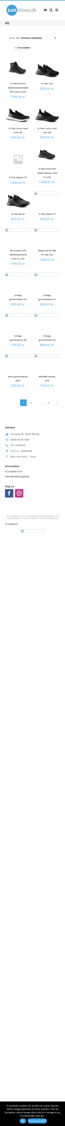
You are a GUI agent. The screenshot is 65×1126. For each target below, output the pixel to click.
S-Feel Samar (18, 214)
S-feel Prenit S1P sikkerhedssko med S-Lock (47, 173)
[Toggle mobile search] (51, 10)
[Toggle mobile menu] (57, 10)
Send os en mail (20, 439)
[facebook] (9, 493)
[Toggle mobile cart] (45, 10)
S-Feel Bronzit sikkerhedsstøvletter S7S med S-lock (18, 87)
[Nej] (60, 1113)
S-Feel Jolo (47, 83)
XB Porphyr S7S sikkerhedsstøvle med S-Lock (18, 254)
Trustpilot (11, 524)
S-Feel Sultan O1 (47, 214)
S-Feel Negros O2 (18, 177)
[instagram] (19, 493)
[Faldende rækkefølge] (55, 37)
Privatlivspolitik (37, 1121)
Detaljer (13, 75)
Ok (22, 1121)
